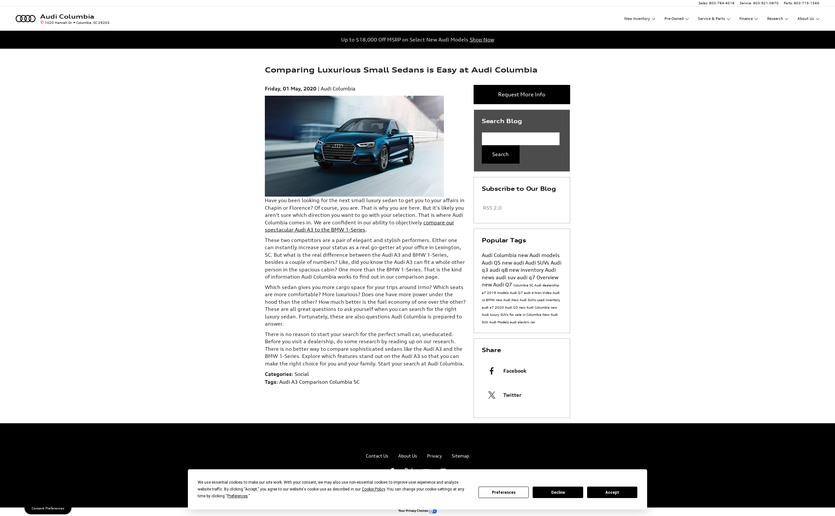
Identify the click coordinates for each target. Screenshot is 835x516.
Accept (612, 492)
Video (547, 293)
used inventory (548, 300)
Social (302, 374)
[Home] (25, 18)
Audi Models (499, 322)
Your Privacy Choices (413, 510)
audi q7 (527, 277)
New (637, 18)
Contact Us (377, 456)
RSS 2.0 (492, 208)
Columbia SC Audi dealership (536, 285)
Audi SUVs (538, 263)
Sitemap (460, 456)
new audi (513, 263)
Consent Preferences (48, 508)
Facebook (514, 371)
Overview (547, 277)
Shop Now (482, 39)
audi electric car (522, 322)
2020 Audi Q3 (507, 307)
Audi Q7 (517, 293)
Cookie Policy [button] (373, 489)
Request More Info (521, 94)
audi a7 (488, 307)
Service (711, 18)
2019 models (498, 293)
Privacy (434, 456)
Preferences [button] (237, 496)
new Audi (503, 300)
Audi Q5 (492, 263)
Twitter (512, 395)
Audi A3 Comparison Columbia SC (319, 382)
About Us (407, 456)
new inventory (527, 270)
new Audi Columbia (535, 307)
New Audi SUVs (524, 300)
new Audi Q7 (497, 284)
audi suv (506, 277)
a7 (484, 293)
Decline (558, 492)
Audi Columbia (338, 88)
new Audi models (539, 255)
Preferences (504, 492)
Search (500, 154)
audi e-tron (533, 293)
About (805, 18)
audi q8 (499, 270)
